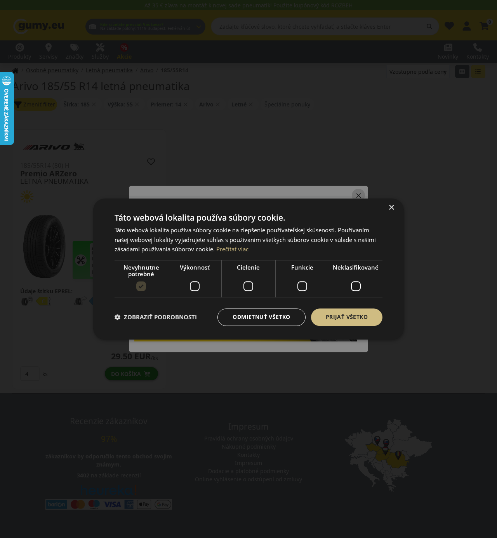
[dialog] (248, 269)
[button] (156, 317)
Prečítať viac (232, 249)
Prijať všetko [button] (347, 316)
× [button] (391, 208)
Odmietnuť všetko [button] (261, 316)
